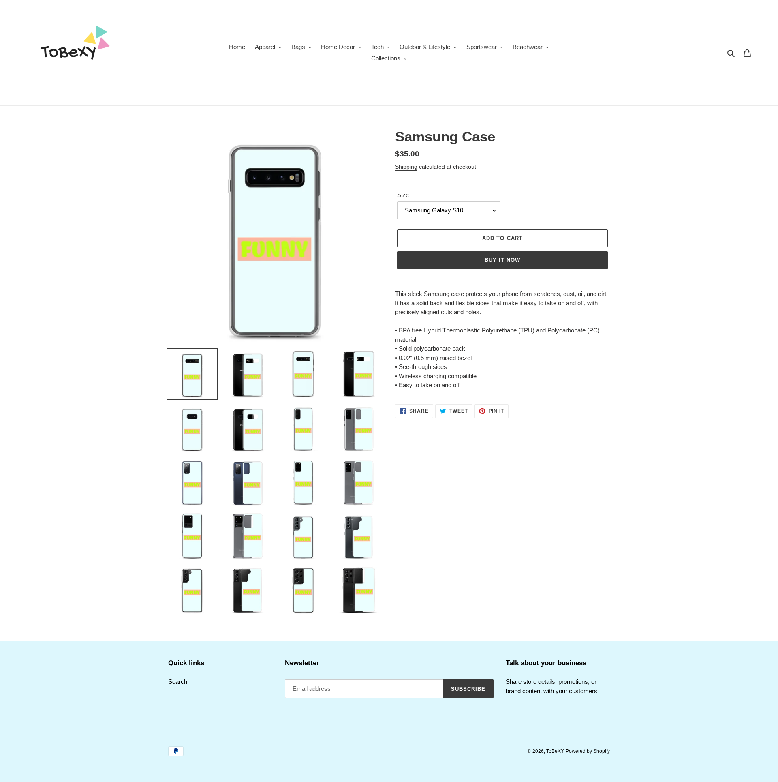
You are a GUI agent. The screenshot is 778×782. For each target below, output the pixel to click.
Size (403, 194)
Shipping (406, 166)
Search (177, 681)
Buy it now (502, 260)
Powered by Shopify (588, 751)
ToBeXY (555, 751)
